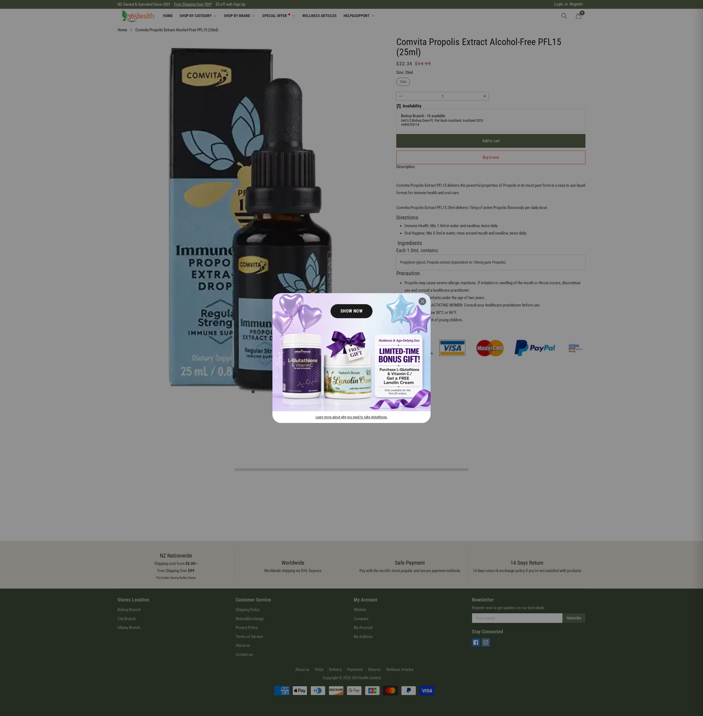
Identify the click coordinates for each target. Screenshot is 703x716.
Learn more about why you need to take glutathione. (351, 417)
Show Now (352, 311)
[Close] (422, 301)
